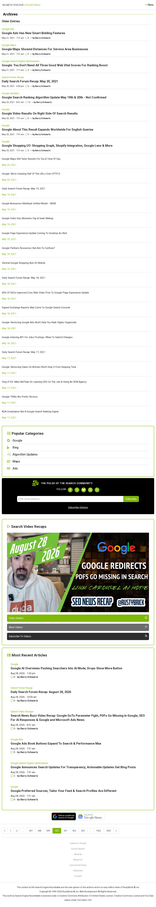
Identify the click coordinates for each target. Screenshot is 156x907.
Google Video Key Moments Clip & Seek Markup (27, 218)
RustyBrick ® (68, 891)
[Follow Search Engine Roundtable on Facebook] (70, 489)
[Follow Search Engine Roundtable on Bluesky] (83, 489)
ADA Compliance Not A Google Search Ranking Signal (30, 411)
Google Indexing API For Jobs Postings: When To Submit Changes (37, 337)
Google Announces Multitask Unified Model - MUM (29, 203)
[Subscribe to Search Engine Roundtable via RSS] (97, 489)
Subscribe (131, 498)
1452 (98, 830)
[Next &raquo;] (116, 831)
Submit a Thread (78, 843)
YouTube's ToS (84, 900)
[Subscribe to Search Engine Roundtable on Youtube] (90, 489)
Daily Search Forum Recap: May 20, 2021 (30, 81)
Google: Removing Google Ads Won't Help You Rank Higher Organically (39, 322)
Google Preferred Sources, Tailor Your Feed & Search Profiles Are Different (63, 791)
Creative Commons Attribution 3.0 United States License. (86, 896)
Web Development (88, 891)
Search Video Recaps (22, 711)
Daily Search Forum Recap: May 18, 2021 (23, 277)
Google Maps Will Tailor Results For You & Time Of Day (31, 158)
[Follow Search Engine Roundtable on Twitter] (76, 489)
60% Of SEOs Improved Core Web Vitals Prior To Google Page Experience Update (45, 292)
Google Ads (8, 29)
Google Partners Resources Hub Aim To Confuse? (28, 248)
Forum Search (78, 849)
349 (48, 830)
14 (28, 102)
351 (65, 830)
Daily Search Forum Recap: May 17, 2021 (23, 352)
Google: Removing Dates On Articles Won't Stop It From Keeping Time (39, 367)
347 (31, 830)
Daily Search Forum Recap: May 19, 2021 (23, 188)
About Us (78, 859)
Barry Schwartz (43, 38)
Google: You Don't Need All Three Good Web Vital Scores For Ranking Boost (55, 65)
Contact (78, 876)
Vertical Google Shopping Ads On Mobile (23, 262)
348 (39, 830)
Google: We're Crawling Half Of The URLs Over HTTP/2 (31, 173)
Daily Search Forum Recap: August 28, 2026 (41, 692)
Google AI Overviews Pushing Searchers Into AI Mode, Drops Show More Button (66, 668)
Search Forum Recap (13, 77)
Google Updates (10, 93)
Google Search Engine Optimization (20, 61)
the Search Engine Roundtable (46, 887)
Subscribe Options (78, 507)
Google (5, 109)
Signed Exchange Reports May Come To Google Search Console (36, 307)
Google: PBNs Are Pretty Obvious (20, 396)
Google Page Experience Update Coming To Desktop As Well (34, 233)
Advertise (78, 870)
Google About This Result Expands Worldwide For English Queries (47, 129)
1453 (108, 830)
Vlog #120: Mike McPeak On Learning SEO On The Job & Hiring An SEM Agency (44, 381)
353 (83, 830)
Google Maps (9, 45)
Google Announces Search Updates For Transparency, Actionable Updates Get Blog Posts (73, 767)
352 (74, 830)
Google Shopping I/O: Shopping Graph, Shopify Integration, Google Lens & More (57, 145)
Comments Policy (78, 865)
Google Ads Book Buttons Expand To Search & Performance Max (56, 743)
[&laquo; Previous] (5, 831)
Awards (78, 854)
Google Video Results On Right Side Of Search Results (40, 113)
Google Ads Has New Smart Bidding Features (33, 33)
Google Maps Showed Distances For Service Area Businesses (45, 49)
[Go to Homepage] (21, 5)
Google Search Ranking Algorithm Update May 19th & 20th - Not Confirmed (54, 97)
